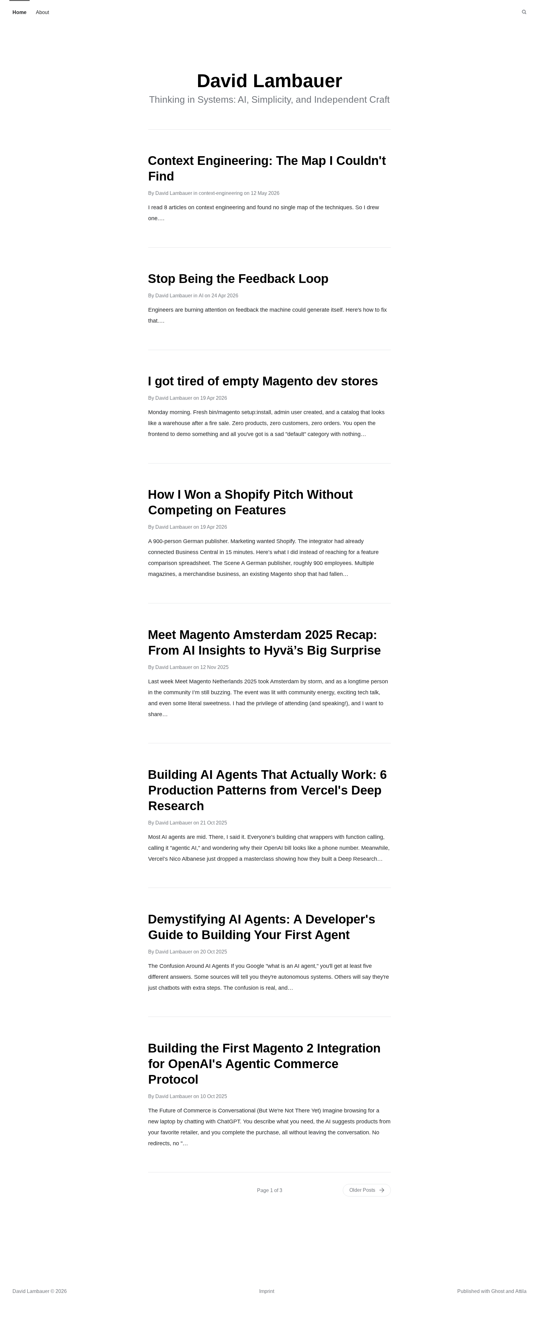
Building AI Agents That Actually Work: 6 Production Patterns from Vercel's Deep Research (267, 790)
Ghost (497, 1291)
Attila (521, 1291)
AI (201, 295)
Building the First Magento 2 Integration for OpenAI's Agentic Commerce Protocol (264, 1063)
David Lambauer (173, 193)
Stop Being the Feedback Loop (238, 278)
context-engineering (221, 193)
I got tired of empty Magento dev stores (263, 381)
